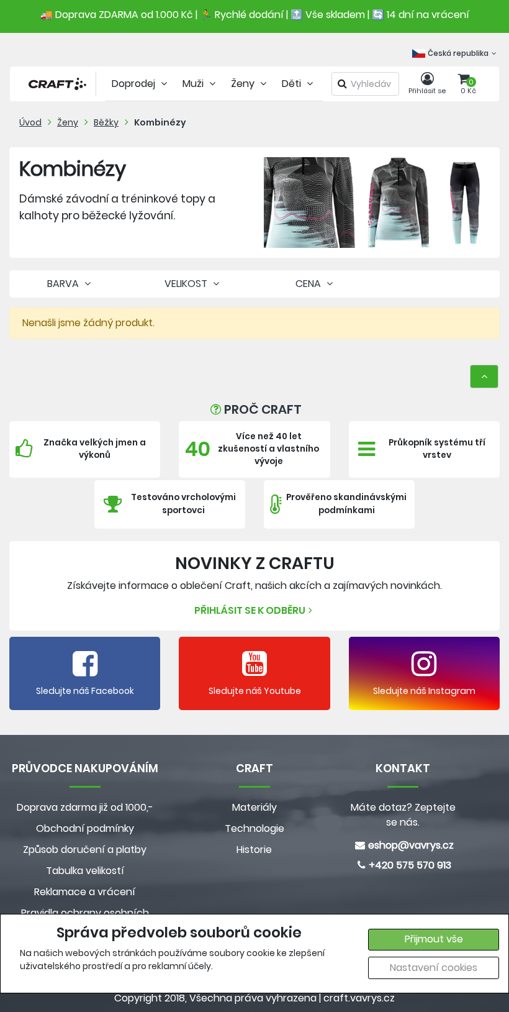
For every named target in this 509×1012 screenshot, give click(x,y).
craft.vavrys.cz (359, 998)
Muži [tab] (194, 83)
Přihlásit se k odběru (249, 610)
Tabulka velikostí (85, 871)
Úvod (30, 122)
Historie (254, 849)
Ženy (67, 122)
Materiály (254, 807)
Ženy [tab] (244, 83)
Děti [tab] (293, 83)
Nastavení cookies (433, 967)
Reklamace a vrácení (84, 892)
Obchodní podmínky (85, 828)
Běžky (106, 122)
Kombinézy (160, 122)
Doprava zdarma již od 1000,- (85, 807)
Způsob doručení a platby (84, 849)
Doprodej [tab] (135, 83)
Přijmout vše (434, 939)
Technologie (254, 828)
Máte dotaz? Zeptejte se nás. (403, 814)
